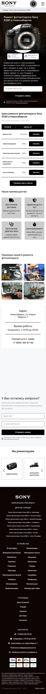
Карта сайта (39, 688)
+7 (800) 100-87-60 (23, 342)
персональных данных (21, 103)
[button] (4, 470)
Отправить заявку (23, 96)
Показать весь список (23, 183)
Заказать (36, 134)
